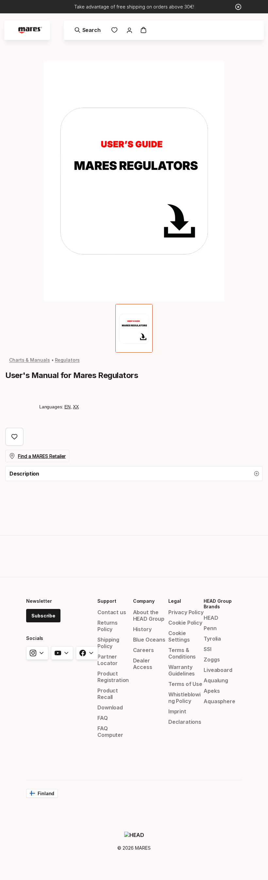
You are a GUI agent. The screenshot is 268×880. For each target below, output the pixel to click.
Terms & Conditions (182, 653)
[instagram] (37, 653)
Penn (210, 628)
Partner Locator (107, 659)
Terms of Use (185, 684)
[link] (114, 30)
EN (67, 406)
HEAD (211, 617)
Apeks (212, 691)
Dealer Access (142, 663)
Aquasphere (219, 701)
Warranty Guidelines (181, 670)
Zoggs (212, 659)
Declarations (184, 722)
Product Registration (113, 676)
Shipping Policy (108, 642)
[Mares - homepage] (30, 30)
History (142, 629)
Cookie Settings (179, 636)
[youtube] (62, 653)
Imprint (177, 711)
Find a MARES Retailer (42, 456)
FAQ (102, 718)
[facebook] (87, 653)
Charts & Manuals (29, 360)
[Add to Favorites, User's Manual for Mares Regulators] (14, 437)
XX (76, 406)
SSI (207, 649)
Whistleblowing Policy (184, 697)
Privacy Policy (186, 612)
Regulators (67, 360)
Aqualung (216, 680)
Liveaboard (218, 670)
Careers (143, 650)
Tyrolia (212, 638)
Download (110, 707)
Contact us (111, 612)
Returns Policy (107, 625)
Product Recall (107, 693)
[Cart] (143, 30)
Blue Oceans (149, 639)
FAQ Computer (110, 731)
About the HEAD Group (148, 615)
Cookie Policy (185, 622)
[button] (134, 473)
